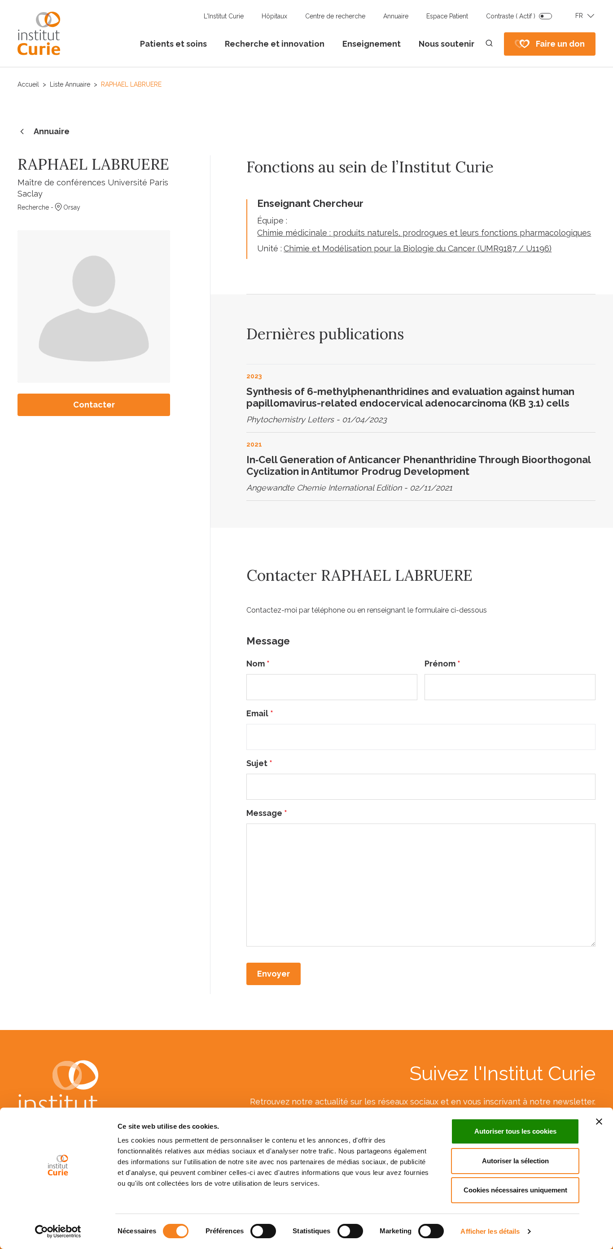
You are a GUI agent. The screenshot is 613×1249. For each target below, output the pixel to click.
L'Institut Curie (224, 16)
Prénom (442, 663)
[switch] (263, 1231)
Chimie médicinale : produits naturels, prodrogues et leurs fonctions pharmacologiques (424, 232)
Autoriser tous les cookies (515, 1131)
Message (266, 813)
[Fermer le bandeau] (599, 1121)
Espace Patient (447, 16)
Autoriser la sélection (515, 1161)
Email (259, 713)
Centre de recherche (335, 16)
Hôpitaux (274, 16)
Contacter (94, 404)
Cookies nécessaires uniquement (515, 1190)
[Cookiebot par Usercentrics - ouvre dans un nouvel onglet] (58, 1231)
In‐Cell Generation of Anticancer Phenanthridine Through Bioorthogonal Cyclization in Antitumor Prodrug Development (418, 465)
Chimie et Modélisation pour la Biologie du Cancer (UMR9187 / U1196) (418, 248)
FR (579, 15)
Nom (258, 663)
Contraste (510, 16)
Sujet (259, 763)
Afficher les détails (490, 1231)
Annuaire (395, 16)
